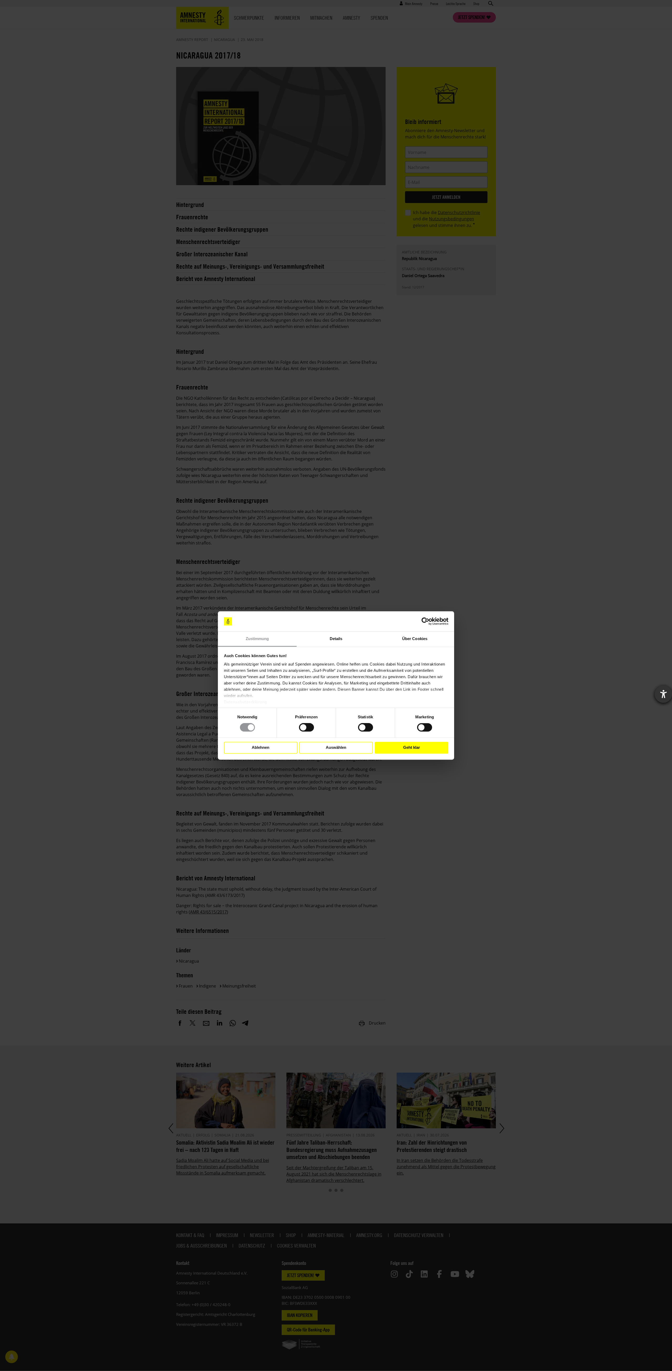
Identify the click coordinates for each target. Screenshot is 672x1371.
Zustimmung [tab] (257, 638)
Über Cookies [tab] (414, 638)
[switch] (306, 727)
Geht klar (411, 747)
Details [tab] (336, 638)
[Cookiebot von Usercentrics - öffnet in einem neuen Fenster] (425, 621)
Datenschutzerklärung (245, 702)
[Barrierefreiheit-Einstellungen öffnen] (663, 694)
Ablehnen (260, 747)
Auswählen (336, 747)
